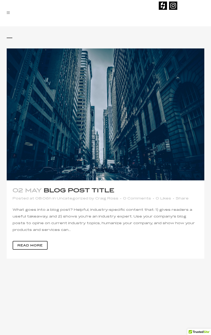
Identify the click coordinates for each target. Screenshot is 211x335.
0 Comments (137, 198)
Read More (30, 245)
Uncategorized (72, 198)
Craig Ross (106, 198)
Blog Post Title (79, 190)
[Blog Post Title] (105, 114)
